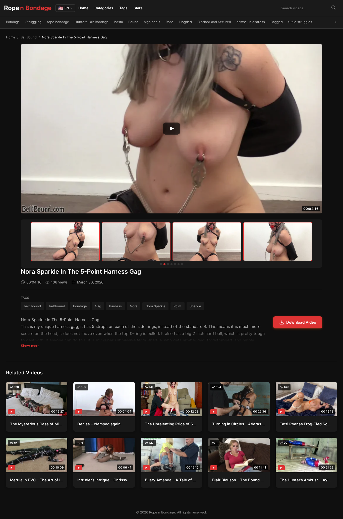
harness (115, 306)
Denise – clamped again (99, 424)
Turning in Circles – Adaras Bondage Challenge (238, 424)
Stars (138, 8)
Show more (30, 345)
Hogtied (185, 22)
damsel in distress (251, 22)
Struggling (33, 22)
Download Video (301, 322)
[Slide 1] (161, 264)
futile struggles (300, 22)
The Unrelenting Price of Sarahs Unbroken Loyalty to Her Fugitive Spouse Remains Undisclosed (171, 424)
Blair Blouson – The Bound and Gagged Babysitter (238, 480)
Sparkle (195, 306)
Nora (133, 306)
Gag (98, 306)
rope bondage (58, 22)
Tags (123, 8)
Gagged (276, 22)
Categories (103, 8)
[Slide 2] (164, 264)
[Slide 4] (171, 264)
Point (178, 306)
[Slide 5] (175, 264)
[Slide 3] (168, 264)
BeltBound (29, 37)
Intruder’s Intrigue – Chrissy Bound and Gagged (104, 480)
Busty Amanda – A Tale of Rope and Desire (171, 480)
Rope (27, 8)
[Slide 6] (179, 264)
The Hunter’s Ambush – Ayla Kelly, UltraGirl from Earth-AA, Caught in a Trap (306, 480)
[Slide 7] (182, 264)
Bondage (13, 22)
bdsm (118, 22)
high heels (152, 22)
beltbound (57, 306)
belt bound (32, 306)
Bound (133, 22)
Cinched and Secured (214, 22)
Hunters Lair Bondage (92, 22)
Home (83, 8)
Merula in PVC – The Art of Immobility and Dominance (36, 480)
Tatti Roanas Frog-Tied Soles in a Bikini (306, 424)
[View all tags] (335, 22)
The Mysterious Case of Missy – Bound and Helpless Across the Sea (36, 424)
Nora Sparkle (155, 306)
